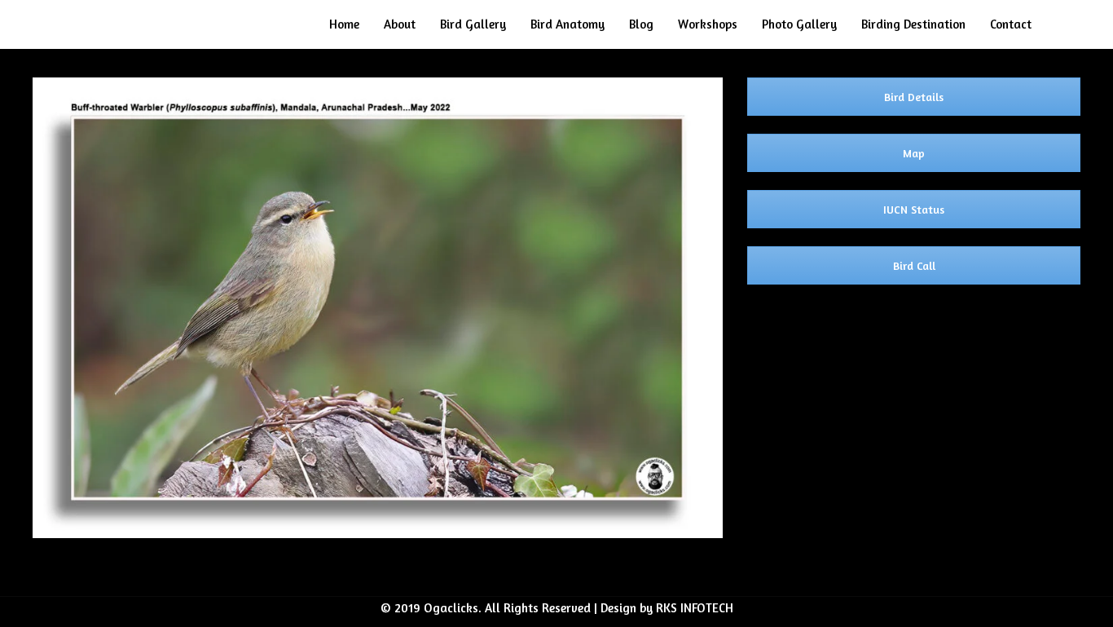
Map (914, 153)
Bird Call (914, 265)
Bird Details (914, 97)
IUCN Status (913, 209)
